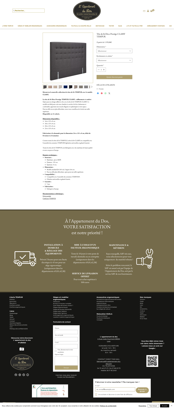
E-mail (97, 386)
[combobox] (114, 51)
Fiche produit (47, 196)
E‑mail (56, 342)
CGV (11, 327)
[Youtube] (27, 375)
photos (23, 342)
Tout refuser (153, 406)
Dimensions (101, 47)
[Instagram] (20, 375)
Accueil (12, 319)
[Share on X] (109, 93)
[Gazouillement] (23, 375)
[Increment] (104, 69)
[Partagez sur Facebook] (98, 93)
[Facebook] (16, 375)
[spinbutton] (101, 69)
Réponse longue (59, 354)
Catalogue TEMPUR (49, 198)
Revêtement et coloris (105, 56)
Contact (12, 321)
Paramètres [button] (142, 406)
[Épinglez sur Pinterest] (101, 93)
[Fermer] (171, 405)
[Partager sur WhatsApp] (105, 93)
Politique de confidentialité (19, 329)
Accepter (164, 406)
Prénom (57, 328)
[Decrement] (98, 69)
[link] (152, 10)
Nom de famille (59, 335)
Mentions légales (15, 323)
